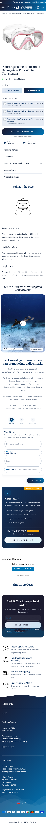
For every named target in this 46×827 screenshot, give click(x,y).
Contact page (7, 766)
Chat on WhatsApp (13, 90)
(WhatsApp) (21, 769)
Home (3, 13)
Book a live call (35, 90)
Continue (35, 480)
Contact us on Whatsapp (11, 739)
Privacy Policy (19, 632)
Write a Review (23, 569)
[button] (3, 7)
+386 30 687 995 (9, 769)
